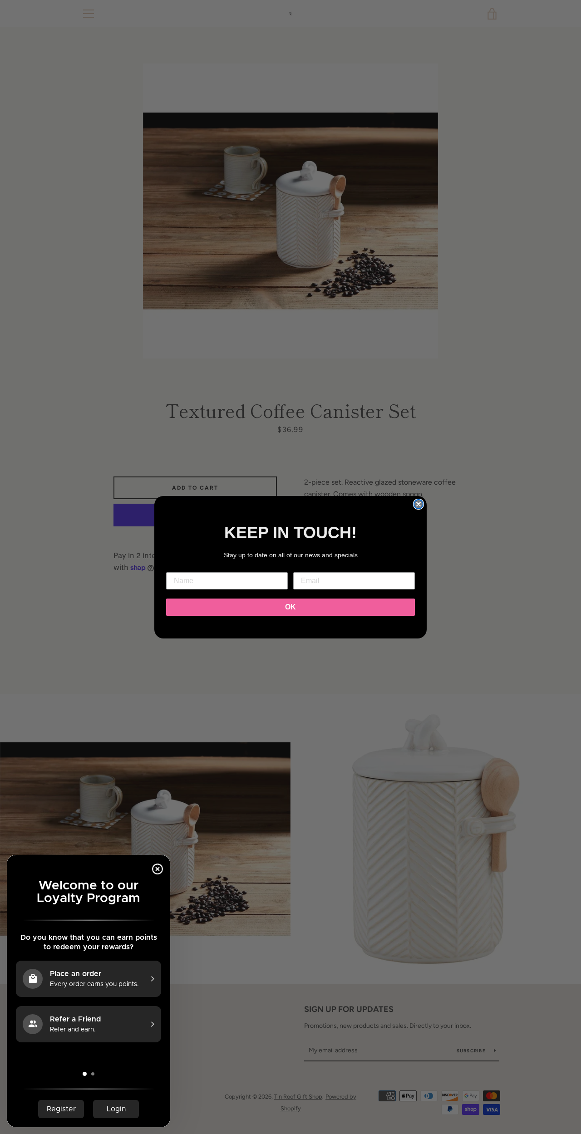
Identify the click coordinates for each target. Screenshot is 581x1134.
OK (290, 607)
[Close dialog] (418, 504)
